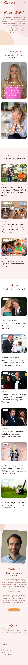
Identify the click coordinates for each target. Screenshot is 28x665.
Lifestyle (7, 79)
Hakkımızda (14, 609)
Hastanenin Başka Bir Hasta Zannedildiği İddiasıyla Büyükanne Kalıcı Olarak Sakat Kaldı (13, 130)
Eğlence (5, 299)
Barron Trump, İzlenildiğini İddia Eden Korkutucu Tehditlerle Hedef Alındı (12, 434)
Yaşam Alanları (7, 165)
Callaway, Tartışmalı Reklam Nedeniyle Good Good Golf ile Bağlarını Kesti (12, 505)
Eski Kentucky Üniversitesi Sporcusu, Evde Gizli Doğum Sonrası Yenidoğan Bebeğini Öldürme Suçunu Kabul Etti (14, 89)
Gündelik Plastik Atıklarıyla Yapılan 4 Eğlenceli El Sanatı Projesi (12, 263)
